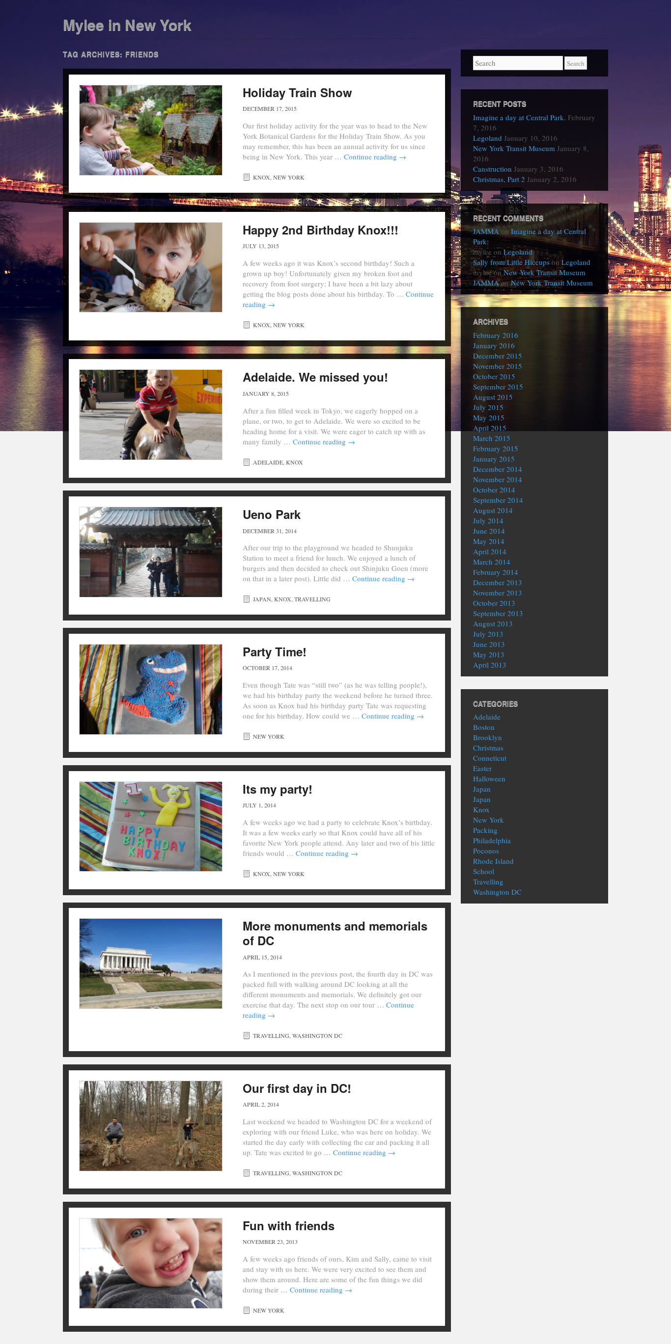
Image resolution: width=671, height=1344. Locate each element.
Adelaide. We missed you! (315, 376)
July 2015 (488, 407)
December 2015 (497, 356)
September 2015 (498, 386)
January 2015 (494, 459)
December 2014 (497, 469)
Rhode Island (493, 861)
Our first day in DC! (297, 1088)
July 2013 (488, 634)
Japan (262, 599)
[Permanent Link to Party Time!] (151, 689)
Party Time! (275, 651)
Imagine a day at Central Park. (519, 117)
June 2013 (489, 644)
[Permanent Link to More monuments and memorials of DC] (151, 963)
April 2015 (489, 428)
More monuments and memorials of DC (335, 933)
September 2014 (498, 500)
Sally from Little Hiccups (511, 262)
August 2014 (493, 510)
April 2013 (489, 665)
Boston (484, 727)
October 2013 (494, 603)
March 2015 (491, 438)
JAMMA (486, 231)
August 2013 (493, 623)
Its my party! (277, 788)
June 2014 (489, 531)
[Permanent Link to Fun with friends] (151, 1263)
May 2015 (488, 417)
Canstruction (492, 169)
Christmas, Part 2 (499, 179)
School (483, 871)
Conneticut (489, 758)
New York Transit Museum (514, 148)
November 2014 (497, 479)
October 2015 (494, 376)
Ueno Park (272, 514)
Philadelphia (492, 840)
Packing (485, 830)
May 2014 (488, 541)
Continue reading (375, 156)
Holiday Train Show (297, 92)
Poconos (486, 850)
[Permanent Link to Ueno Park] (151, 552)
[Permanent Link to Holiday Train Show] (151, 130)
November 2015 (497, 366)
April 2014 (489, 551)
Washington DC (317, 1035)
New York (289, 177)
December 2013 (497, 582)
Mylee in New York (127, 24)
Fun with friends (289, 1225)
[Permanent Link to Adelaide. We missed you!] (151, 415)
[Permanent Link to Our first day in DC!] (151, 1126)
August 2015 (493, 397)
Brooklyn (487, 737)
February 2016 (495, 335)
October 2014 (494, 489)
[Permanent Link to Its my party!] (151, 827)
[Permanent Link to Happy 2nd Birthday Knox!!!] (151, 267)
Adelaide (268, 462)
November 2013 (497, 592)
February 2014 (495, 572)
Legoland (487, 138)
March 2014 (491, 562)
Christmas (488, 747)
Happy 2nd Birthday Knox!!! (320, 229)
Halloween (489, 778)
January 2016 (494, 345)
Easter (482, 768)
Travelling (312, 599)
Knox (261, 177)
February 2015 (495, 448)
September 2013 (498, 613)
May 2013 (488, 654)
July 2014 (488, 520)
